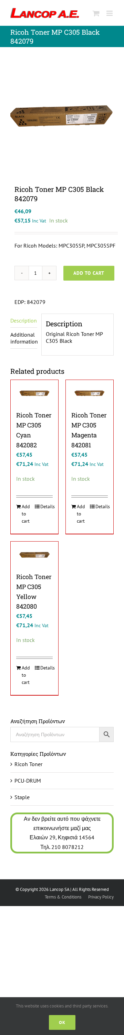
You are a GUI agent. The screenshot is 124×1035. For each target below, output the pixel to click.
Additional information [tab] (23, 338)
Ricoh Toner (28, 764)
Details (46, 506)
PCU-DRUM (27, 780)
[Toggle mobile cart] (96, 13)
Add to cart (88, 273)
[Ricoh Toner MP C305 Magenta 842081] (89, 393)
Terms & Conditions (63, 897)
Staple (22, 797)
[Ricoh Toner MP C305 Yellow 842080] (34, 554)
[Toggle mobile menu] (110, 13)
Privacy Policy (101, 897)
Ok (62, 1022)
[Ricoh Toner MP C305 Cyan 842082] (34, 393)
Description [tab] (23, 320)
